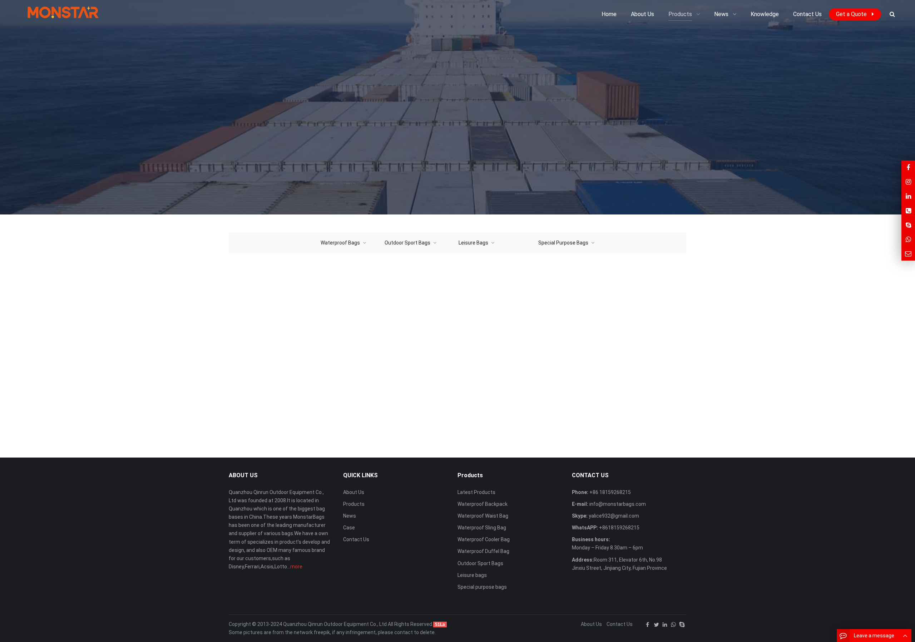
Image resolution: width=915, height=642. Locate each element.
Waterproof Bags (340, 243)
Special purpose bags (482, 587)
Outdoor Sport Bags (407, 243)
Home (609, 14)
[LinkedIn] (665, 624)
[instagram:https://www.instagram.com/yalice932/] (908, 182)
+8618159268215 (618, 527)
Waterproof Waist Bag (483, 516)
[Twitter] (656, 624)
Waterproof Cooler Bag (484, 539)
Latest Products (476, 492)
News (349, 516)
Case (349, 527)
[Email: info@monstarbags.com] (908, 254)
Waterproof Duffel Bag (483, 551)
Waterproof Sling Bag (482, 527)
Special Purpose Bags (563, 243)
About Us (353, 492)
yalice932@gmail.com (613, 516)
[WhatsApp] (673, 624)
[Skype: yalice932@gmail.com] (908, 225)
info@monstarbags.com (617, 504)
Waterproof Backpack (483, 504)
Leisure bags (472, 575)
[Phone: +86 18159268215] (908, 210)
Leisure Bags (473, 243)
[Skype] (682, 624)
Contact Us (356, 539)
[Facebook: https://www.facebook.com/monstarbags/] (908, 167)
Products (354, 504)
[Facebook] (647, 624)
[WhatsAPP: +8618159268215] (908, 239)
